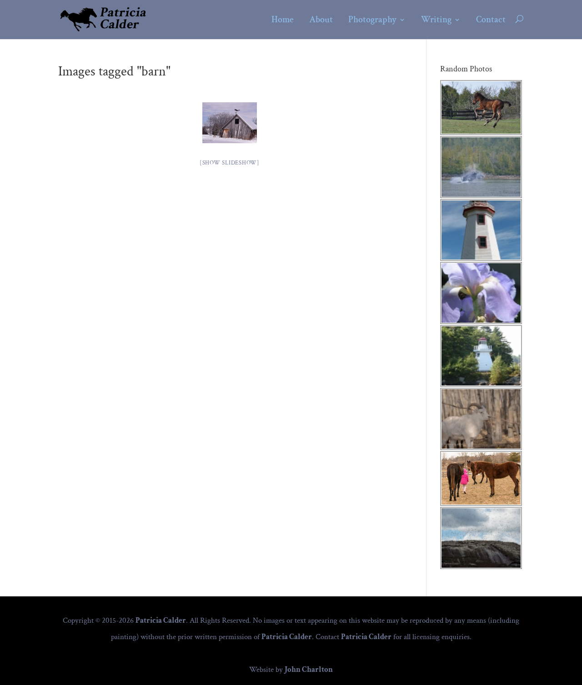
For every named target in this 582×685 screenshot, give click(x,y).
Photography (372, 20)
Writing (436, 20)
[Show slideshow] (230, 163)
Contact (491, 20)
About (321, 20)
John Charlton (309, 670)
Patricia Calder (160, 620)
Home (282, 20)
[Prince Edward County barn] (229, 122)
